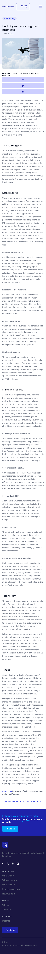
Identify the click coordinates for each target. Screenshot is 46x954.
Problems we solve (11, 889)
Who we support (10, 880)
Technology (9, 18)
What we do (8, 876)
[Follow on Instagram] (18, 864)
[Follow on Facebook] (3, 864)
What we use (8, 884)
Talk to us (24, 6)
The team (6, 909)
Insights (6, 921)
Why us (5, 905)
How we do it (8, 894)
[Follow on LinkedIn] (13, 864)
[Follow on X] (8, 864)
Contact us (7, 791)
